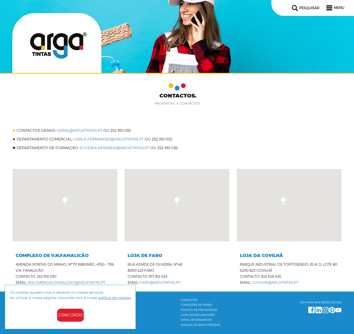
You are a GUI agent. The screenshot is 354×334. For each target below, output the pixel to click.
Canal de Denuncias (196, 319)
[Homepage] (57, 42)
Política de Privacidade (199, 310)
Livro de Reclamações (198, 315)
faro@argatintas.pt (160, 282)
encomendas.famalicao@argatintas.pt (66, 282)
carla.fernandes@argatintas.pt (109, 139)
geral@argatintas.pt (79, 130)
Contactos (190, 103)
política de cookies (114, 297)
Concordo (70, 315)
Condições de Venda (196, 304)
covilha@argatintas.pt (275, 282)
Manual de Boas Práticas (200, 325)
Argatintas (165, 103)
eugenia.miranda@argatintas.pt (114, 148)
